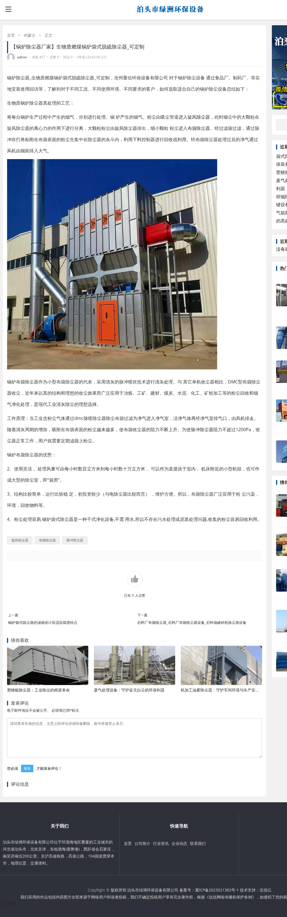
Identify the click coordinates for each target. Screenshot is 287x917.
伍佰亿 (265, 890)
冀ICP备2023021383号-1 (217, 890)
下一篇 (142, 615)
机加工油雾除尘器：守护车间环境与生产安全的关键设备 (230, 690)
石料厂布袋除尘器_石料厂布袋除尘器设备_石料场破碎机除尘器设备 (191, 622)
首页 (11, 35)
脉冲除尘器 (202, 429)
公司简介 (142, 843)
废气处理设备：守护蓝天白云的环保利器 (129, 690)
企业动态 (179, 843)
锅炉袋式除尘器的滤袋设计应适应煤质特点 (42, 622)
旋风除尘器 (199, 117)
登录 (27, 768)
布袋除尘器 (199, 128)
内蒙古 (30, 35)
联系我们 (198, 843)
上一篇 (13, 615)
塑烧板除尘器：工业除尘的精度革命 (38, 690)
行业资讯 (161, 843)
